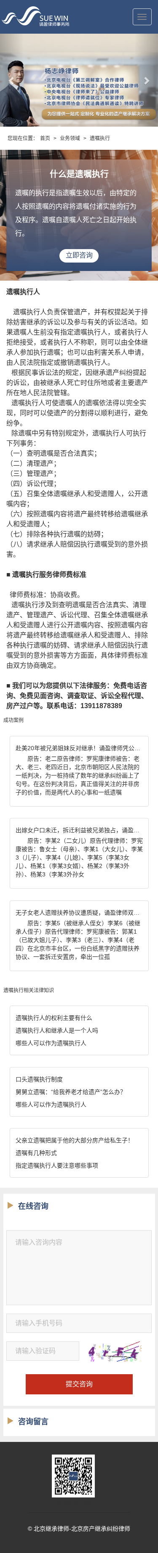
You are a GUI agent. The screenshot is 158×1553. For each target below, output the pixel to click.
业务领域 (70, 138)
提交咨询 (79, 1384)
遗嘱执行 (100, 138)
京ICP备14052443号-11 (79, 1504)
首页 (45, 138)
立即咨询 (79, 255)
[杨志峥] (79, 80)
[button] (12, 80)
